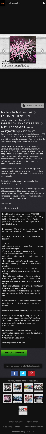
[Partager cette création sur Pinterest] (31, 373)
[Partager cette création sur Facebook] (14, 373)
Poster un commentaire (14, 353)
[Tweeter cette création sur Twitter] (23, 373)
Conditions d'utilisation (33, 426)
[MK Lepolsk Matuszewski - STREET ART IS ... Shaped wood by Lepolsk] (23, 410)
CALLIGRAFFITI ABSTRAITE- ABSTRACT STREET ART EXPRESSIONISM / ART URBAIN (20, 119)
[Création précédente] (3, 51)
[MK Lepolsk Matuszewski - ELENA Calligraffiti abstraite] (38, 387)
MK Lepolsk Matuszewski (17, 112)
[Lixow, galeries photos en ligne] (2, 3)
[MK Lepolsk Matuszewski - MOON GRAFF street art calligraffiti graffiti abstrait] (7, 387)
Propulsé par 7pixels (11, 426)
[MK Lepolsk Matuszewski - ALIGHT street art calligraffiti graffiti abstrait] (28, 398)
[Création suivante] (42, 51)
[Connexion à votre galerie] (44, 3)
